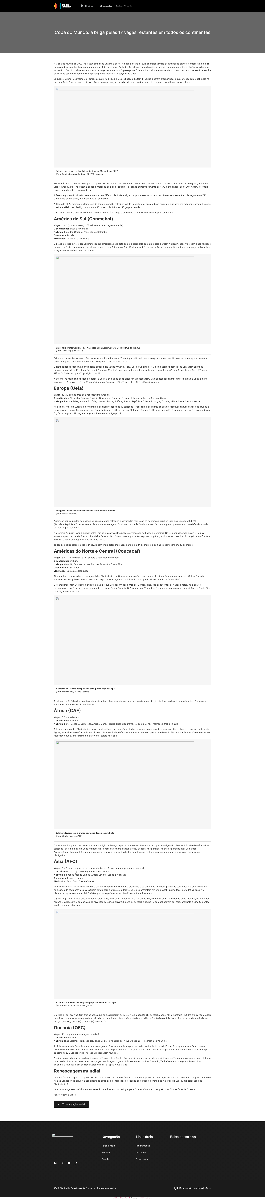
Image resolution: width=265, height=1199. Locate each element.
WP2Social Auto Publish (121, 1198)
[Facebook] (55, 1163)
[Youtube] (69, 1163)
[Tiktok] (76, 1163)
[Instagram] (62, 1163)
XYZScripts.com (146, 1198)
